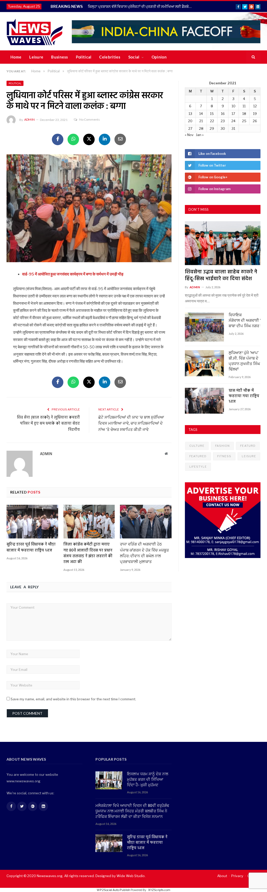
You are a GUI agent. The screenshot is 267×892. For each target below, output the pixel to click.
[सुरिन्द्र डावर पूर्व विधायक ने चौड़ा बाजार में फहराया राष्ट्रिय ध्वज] (32, 521)
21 (201, 121)
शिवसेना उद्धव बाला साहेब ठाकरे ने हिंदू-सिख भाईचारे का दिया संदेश (221, 275)
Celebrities (109, 57)
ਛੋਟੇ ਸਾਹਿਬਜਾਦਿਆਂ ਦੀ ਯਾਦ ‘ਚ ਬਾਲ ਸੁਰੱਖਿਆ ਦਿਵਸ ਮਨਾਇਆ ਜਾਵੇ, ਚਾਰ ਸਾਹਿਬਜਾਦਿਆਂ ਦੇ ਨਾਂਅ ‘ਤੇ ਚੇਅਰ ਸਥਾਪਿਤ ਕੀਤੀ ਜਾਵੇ (131, 423)
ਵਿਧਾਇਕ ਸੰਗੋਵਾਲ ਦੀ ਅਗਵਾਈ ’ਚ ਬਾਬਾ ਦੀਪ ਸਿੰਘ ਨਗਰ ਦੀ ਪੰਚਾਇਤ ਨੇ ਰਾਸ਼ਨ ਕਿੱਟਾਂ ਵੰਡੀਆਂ (244, 321)
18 (244, 114)
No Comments (89, 119)
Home (15, 57)
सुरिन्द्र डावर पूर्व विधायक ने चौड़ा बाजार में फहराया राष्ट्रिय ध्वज (31, 547)
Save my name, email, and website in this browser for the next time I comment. (73, 699)
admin (29, 119)
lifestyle (198, 466)
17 (233, 114)
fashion (222, 446)
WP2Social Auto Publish (113, 890)
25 (244, 121)
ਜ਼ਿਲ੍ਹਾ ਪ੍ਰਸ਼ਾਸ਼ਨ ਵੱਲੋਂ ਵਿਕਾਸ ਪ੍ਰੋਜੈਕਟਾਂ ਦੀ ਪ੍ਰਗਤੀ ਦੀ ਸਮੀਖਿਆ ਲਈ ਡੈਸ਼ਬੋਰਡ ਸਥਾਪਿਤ (141, 6)
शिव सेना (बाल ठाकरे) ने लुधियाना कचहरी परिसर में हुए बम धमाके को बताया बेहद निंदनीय (48, 423)
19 (255, 114)
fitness (224, 456)
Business (59, 57)
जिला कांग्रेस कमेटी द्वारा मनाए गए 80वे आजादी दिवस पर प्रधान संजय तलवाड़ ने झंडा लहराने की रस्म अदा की (87, 553)
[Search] (253, 57)
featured (198, 456)
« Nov (189, 135)
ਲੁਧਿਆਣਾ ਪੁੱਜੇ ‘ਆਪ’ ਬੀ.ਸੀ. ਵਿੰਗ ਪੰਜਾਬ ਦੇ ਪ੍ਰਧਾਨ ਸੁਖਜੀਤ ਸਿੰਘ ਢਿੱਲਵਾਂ (244, 361)
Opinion (159, 57)
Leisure (36, 57)
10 (233, 106)
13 (190, 114)
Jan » (200, 135)
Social (133, 57)
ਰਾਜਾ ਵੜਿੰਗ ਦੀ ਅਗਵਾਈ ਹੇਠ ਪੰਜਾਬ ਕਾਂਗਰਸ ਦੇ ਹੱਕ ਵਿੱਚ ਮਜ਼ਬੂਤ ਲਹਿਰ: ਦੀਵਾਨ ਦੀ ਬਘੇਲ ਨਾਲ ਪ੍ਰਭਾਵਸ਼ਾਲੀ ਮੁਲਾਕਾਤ (144, 553)
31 (233, 128)
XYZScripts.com (159, 890)
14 (201, 114)
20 (190, 121)
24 (233, 121)
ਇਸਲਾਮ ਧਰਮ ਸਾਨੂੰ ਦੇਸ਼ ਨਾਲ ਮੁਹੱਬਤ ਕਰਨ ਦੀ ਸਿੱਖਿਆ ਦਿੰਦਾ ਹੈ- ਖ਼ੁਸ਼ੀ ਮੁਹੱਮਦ (147, 780)
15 (212, 114)
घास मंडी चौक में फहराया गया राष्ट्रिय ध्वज (244, 396)
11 (244, 106)
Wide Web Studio (131, 876)
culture (197, 446)
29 (212, 128)
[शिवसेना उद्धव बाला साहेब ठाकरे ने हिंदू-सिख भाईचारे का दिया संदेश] (222, 243)
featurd (248, 446)
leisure (249, 456)
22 (212, 121)
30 (223, 128)
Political (84, 57)
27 (190, 128)
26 (255, 121)
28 (201, 128)
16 (223, 114)
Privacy (237, 876)
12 (255, 106)
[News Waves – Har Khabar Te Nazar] (35, 31)
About (222, 876)
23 (223, 121)
